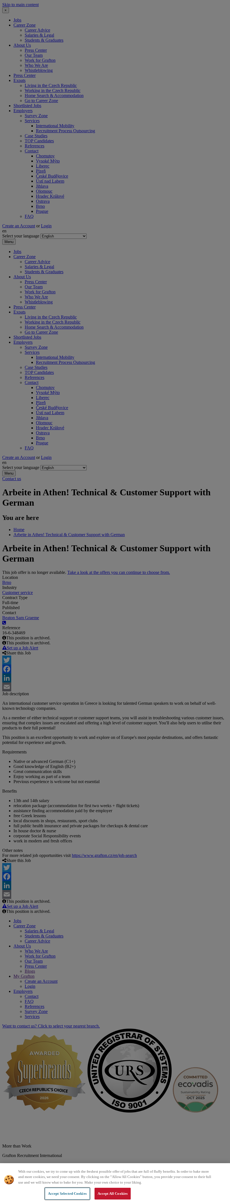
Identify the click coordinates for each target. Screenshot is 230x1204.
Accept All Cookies (113, 1193)
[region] (115, 1183)
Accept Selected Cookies (67, 1193)
